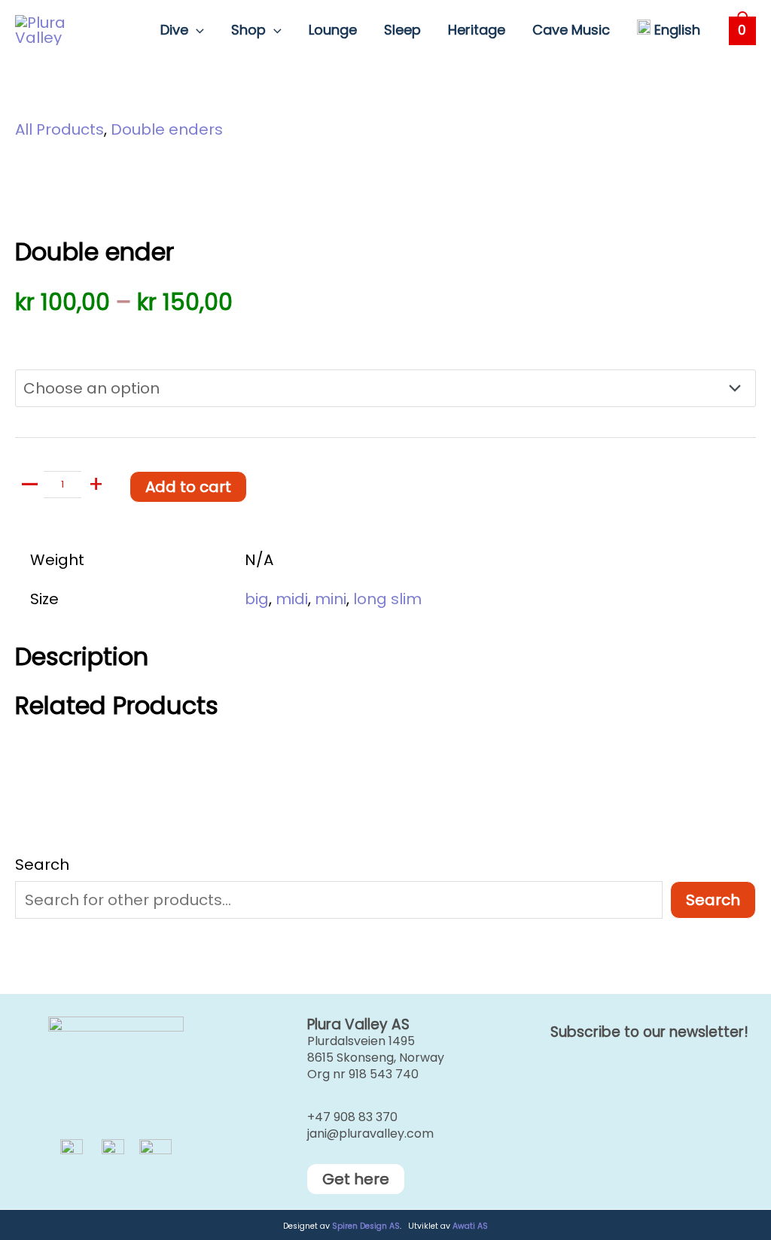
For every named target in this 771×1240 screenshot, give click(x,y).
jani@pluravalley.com (370, 1133)
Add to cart (188, 486)
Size (29, 339)
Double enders (167, 129)
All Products (59, 129)
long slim (387, 598)
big (257, 598)
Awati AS (470, 1226)
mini (330, 598)
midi (292, 598)
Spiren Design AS (366, 1226)
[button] (196, 30)
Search (42, 865)
